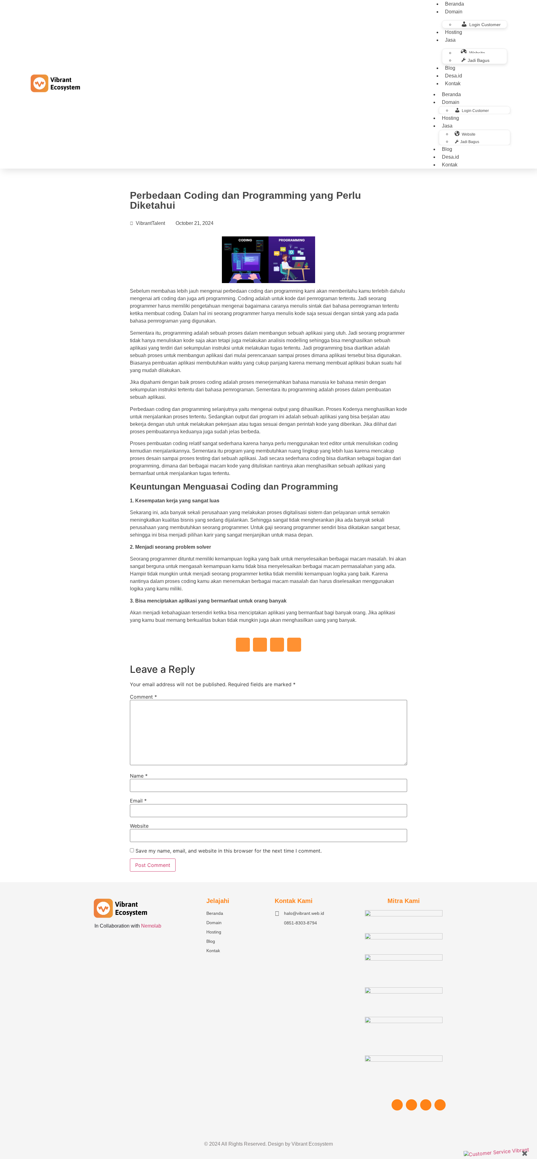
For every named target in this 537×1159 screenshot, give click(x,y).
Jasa (450, 40)
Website (139, 825)
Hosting (453, 32)
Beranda (451, 94)
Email (138, 800)
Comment (143, 696)
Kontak (453, 83)
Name (139, 775)
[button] (243, 645)
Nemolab (151, 926)
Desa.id (453, 75)
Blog (450, 68)
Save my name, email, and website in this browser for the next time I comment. (228, 850)
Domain (453, 11)
